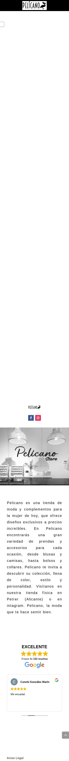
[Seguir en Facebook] (31, 418)
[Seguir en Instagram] (38, 418)
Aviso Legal (15, 758)
